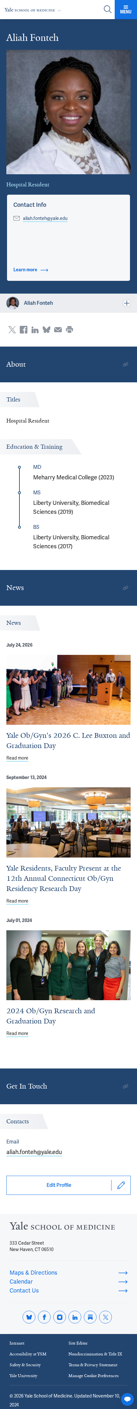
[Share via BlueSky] (46, 330)
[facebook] (44, 1317)
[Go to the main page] (34, 9)
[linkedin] (74, 1317)
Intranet (17, 1343)
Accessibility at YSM (28, 1354)
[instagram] (59, 1317)
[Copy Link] (125, 364)
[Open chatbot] (127, 1399)
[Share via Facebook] (23, 330)
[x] (105, 1317)
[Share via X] (12, 330)
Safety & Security (25, 1365)
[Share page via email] (58, 330)
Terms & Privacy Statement (92, 1365)
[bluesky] (29, 1317)
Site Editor (78, 1343)
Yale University (23, 1375)
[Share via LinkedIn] (35, 330)
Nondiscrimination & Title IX (95, 1354)
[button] (29, 205)
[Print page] (69, 330)
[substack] (90, 1317)
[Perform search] (108, 9)
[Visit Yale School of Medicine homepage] (62, 1227)
